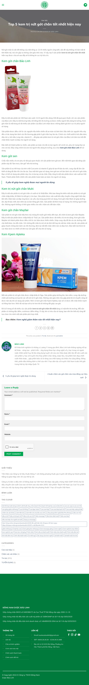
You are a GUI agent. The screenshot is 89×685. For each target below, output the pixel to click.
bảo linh (60, 506)
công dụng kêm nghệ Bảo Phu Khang (59, 513)
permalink (59, 336)
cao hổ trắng (24, 509)
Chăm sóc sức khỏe (9, 554)
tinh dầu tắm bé (73, 532)
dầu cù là (5, 516)
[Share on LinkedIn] (52, 328)
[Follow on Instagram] (72, 635)
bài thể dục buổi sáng (9, 506)
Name (7, 414)
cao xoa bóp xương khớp (74, 509)
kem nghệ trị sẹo (7, 532)
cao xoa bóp (45, 509)
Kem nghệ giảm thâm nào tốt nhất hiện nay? (38, 319)
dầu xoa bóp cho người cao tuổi (12, 519)
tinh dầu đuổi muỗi (20, 535)
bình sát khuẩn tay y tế (25, 506)
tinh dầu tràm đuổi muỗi (58, 532)
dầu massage (40, 516)
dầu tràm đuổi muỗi (53, 516)
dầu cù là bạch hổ (15, 516)
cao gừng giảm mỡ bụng (10, 509)
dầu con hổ (76, 513)
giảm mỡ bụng (7, 529)
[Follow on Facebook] (69, 635)
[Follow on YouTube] (79, 635)
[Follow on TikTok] (75, 635)
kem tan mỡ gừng (20, 532)
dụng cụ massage (29, 519)
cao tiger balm (34, 509)
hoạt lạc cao (17, 529)
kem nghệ (58, 529)
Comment (8, 395)
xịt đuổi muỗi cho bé (71, 535)
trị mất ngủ (32, 535)
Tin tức (44, 20)
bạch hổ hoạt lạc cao (48, 506)
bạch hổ (37, 506)
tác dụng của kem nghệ (45, 535)
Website (7, 434)
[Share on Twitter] (40, 328)
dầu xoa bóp (65, 516)
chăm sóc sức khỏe (8, 513)
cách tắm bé (20, 513)
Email (7, 424)
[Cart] (85, 5)
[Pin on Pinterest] (48, 328)
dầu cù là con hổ (28, 516)
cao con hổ (77, 506)
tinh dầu (30, 532)
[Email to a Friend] (44, 328)
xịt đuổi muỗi (59, 535)
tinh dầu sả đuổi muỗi (42, 532)
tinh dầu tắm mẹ (7, 535)
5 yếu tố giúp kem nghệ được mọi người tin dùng (30, 182)
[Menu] (3, 5)
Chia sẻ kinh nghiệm (12, 644)
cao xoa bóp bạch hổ (57, 509)
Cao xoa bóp (7, 550)
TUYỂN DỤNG (7, 562)
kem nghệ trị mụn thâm (70, 529)
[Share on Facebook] (36, 328)
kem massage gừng (46, 529)
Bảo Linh (54, 31)
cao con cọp (68, 506)
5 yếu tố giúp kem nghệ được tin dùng (20, 376)
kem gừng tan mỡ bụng (30, 529)
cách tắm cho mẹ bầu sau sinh (35, 513)
